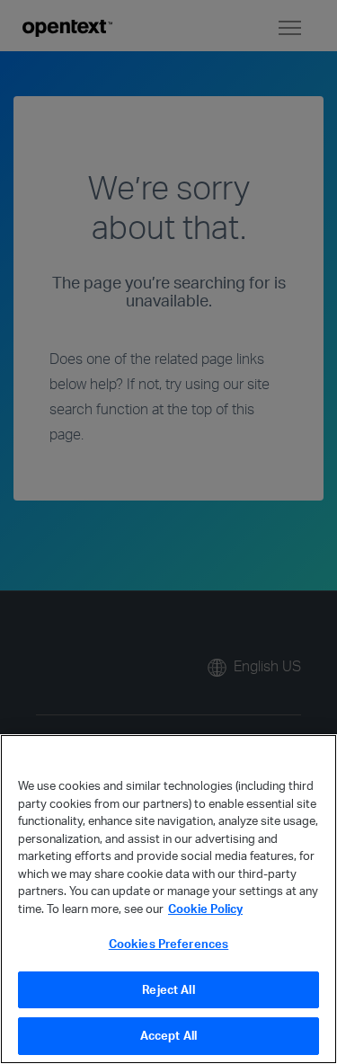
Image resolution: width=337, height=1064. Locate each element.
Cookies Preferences (168, 943)
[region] (168, 899)
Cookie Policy (205, 908)
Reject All (168, 989)
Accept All (168, 1035)
